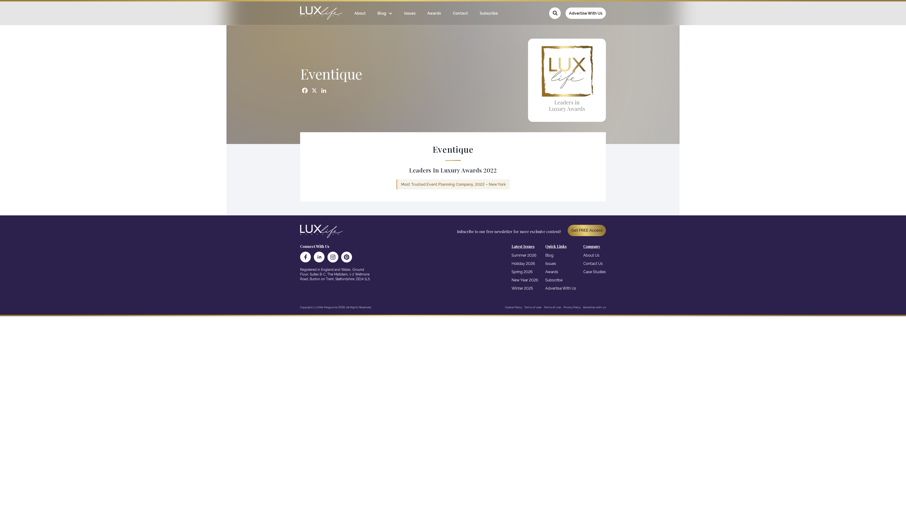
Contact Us (593, 263)
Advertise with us (594, 307)
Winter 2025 (522, 288)
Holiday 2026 (523, 263)
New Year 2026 (525, 280)
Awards (434, 13)
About (360, 13)
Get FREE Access (586, 230)
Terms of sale (532, 307)
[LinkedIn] (319, 257)
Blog (382, 13)
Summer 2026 (524, 255)
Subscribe (489, 13)
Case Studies (594, 272)
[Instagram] (332, 257)
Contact (460, 13)
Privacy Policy (572, 307)
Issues (409, 13)
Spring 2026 (522, 272)
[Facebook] (305, 257)
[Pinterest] (346, 257)
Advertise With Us (585, 13)
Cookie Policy (513, 307)
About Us (591, 255)
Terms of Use (552, 307)
